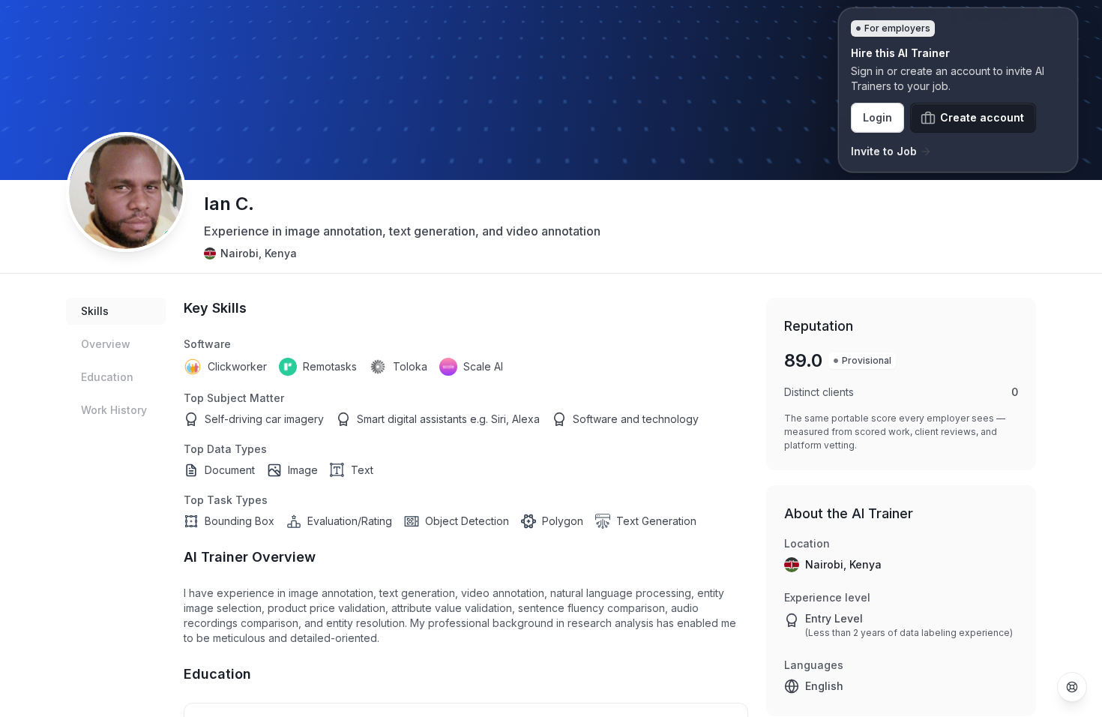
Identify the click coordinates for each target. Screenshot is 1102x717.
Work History (114, 410)
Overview (105, 344)
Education (107, 376)
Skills (95, 310)
